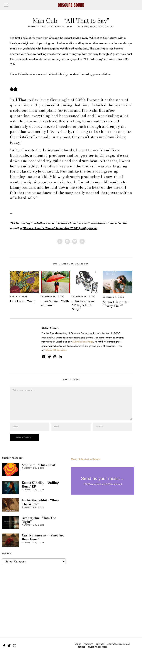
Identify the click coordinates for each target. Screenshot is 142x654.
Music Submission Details (85, 459)
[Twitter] (74, 241)
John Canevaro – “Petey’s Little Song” (84, 305)
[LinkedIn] (60, 356)
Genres (81, 647)
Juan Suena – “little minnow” (55, 303)
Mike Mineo (38, 27)
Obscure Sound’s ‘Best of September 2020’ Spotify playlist (60, 228)
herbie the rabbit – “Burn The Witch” (40, 502)
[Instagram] (55, 356)
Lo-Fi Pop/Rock (86, 27)
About (78, 644)
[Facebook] (59, 241)
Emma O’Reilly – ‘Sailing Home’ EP (40, 484)
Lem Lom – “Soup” (23, 301)
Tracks (110, 27)
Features (88, 644)
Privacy (100, 644)
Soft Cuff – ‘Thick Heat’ (39, 464)
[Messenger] (67, 241)
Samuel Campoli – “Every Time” (116, 304)
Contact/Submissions (118, 644)
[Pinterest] (82, 241)
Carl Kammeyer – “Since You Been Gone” (43, 537)
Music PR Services (97, 647)
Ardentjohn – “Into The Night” (39, 519)
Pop (101, 27)
